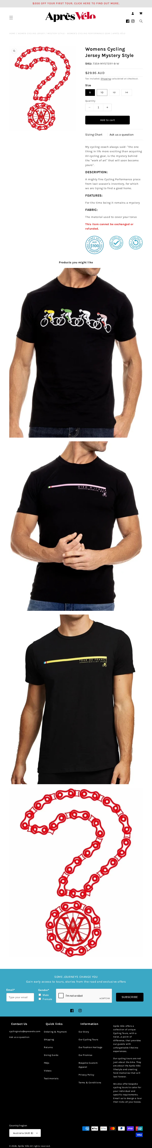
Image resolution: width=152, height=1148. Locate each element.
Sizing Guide (51, 1055)
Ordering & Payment (55, 1031)
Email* (10, 989)
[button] (11, 18)
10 (102, 92)
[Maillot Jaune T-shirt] (76, 699)
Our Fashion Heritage (90, 1047)
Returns (48, 1047)
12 (116, 93)
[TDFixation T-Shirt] (76, 353)
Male (46, 995)
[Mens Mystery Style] (76, 873)
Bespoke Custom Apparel (88, 1065)
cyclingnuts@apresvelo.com (24, 1031)
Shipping (106, 78)
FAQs (46, 1063)
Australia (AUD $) (23, 1133)
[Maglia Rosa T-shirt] (76, 526)
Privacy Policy (86, 1074)
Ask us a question (122, 134)
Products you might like (76, 262)
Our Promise (85, 1055)
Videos (48, 1070)
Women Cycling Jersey (31, 33)
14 (128, 93)
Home (12, 33)
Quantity (90, 100)
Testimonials (51, 1078)
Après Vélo (24, 1146)
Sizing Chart (93, 134)
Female (47, 999)
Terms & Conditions (90, 1082)
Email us (118, 1098)
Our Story (84, 1031)
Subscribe (130, 997)
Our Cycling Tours (88, 1039)
